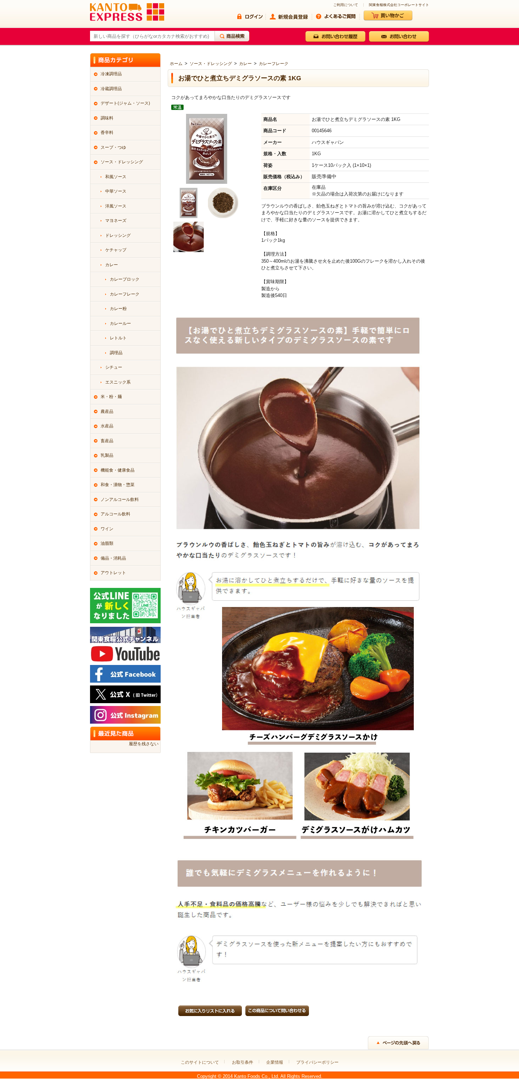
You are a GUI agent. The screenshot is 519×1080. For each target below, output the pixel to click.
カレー (245, 63)
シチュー (113, 367)
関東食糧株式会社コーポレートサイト (399, 5)
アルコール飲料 (115, 514)
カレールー (120, 323)
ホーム (176, 63)
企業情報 (274, 1062)
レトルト (118, 337)
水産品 (107, 426)
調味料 (107, 118)
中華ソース (115, 191)
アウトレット (113, 572)
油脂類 (107, 543)
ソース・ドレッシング (211, 63)
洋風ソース (115, 206)
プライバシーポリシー (317, 1062)
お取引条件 (242, 1062)
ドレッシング (118, 235)
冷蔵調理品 (111, 88)
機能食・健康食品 (118, 470)
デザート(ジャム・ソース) (125, 103)
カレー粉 (118, 308)
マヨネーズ (115, 220)
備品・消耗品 (113, 558)
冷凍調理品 (111, 73)
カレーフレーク (273, 63)
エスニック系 (118, 382)
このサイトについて (200, 1062)
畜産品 (107, 440)
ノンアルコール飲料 (120, 499)
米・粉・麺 (111, 396)
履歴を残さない (144, 743)
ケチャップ (115, 249)
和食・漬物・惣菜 (118, 484)
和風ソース (115, 176)
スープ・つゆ (113, 147)
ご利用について (345, 5)
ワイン (107, 528)
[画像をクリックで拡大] (188, 202)
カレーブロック (124, 279)
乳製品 (107, 455)
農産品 (107, 411)
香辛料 (107, 132)
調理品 (116, 352)
